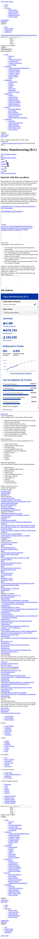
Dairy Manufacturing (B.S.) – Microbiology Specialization (18, 694)
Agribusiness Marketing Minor (10, 585)
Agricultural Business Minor (9, 549)
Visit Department (6, 211)
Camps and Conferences (15, 123)
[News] (12, 42)
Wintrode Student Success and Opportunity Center (16, 501)
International (12, 90)
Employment (8, 773)
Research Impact (13, 112)
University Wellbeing (14, 102)
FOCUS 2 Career (6, 665)
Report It (7, 793)
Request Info (12, 173)
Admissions (8, 80)
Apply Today (5, 135)
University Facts (13, 61)
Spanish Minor (5, 590)
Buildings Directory (14, 15)
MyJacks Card (9, 763)
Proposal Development (15, 114)
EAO (6, 786)
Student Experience (14, 100)
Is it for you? (4, 226)
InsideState (8, 776)
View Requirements (17, 211)
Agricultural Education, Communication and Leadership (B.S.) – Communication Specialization (19, 609)
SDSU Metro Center (14, 128)
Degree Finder (12, 10)
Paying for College (14, 92)
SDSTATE (4, 21)
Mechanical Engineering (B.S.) (10, 634)
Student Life (8, 94)
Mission (7, 789)
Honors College (13, 76)
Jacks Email (8, 761)
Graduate (11, 85)
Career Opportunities (15, 226)
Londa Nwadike (6, 491)
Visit (6, 6)
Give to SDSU (9, 718)
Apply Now (4, 173)
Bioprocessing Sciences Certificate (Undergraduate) (16, 522)
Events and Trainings (14, 109)
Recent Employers (27, 226)
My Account (8, 778)
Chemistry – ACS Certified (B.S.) (11, 628)
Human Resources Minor (8, 570)
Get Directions (9, 716)
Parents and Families (14, 105)
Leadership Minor (6, 559)
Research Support (13, 116)
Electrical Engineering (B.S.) (9, 651)
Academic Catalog (13, 73)
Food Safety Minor (6, 544)
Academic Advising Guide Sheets (11, 500)
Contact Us (4, 662)
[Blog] (12, 39)
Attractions (11, 121)
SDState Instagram (10, 801)
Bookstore (8, 744)
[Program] (12, 45)
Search (3, 23)
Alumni (7, 741)
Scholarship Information (8, 508)
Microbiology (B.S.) (7, 641)
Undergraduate (12, 82)
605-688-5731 (5, 494)
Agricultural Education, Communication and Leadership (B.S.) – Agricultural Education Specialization (19, 603)
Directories (8, 8)
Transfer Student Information (9, 503)
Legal (6, 788)
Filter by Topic (5, 45)
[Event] (12, 40)
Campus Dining (13, 97)
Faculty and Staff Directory (13, 774)
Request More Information (9, 505)
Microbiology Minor (7, 580)
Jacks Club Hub (9, 759)
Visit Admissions (6, 510)
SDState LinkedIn (10, 803)
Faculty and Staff (13, 11)
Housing (10, 95)
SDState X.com (9, 798)
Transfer (10, 83)
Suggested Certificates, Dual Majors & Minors (14, 229)
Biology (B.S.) (5, 646)
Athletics (7, 743)
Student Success (13, 99)
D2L (6, 758)
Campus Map (5, 20)
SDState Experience (14, 126)
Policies (7, 791)
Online (10, 87)
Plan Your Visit (15, 510)
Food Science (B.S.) (7, 622)
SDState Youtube (10, 799)
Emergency (8, 784)
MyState (7, 764)
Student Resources (13, 104)
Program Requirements (7, 498)
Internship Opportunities (8, 228)
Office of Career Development (10, 667)
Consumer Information (15, 63)
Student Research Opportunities (17, 117)
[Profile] (12, 44)
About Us (11, 56)
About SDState (9, 726)
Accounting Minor (6, 575)
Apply (6, 5)
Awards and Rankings (15, 59)
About (6, 54)
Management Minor (7, 564)
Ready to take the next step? (24, 228)
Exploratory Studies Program (9, 663)
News (10, 58)
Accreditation (12, 65)
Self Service (8, 766)
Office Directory (13, 13)
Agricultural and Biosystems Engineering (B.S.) (15, 684)
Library (10, 78)
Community (8, 119)
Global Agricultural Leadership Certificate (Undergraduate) (18, 530)
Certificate (4, 518)
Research (7, 107)
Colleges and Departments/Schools (18, 68)
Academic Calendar (14, 71)
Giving (7, 748)
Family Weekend (13, 124)
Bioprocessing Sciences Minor (10, 554)
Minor (2, 546)
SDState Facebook (10, 796)
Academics (8, 66)
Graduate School (13, 75)
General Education (14, 70)
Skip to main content (7, 1)
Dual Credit (11, 88)
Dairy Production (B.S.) (8, 597)
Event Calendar (13, 17)
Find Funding (12, 111)
